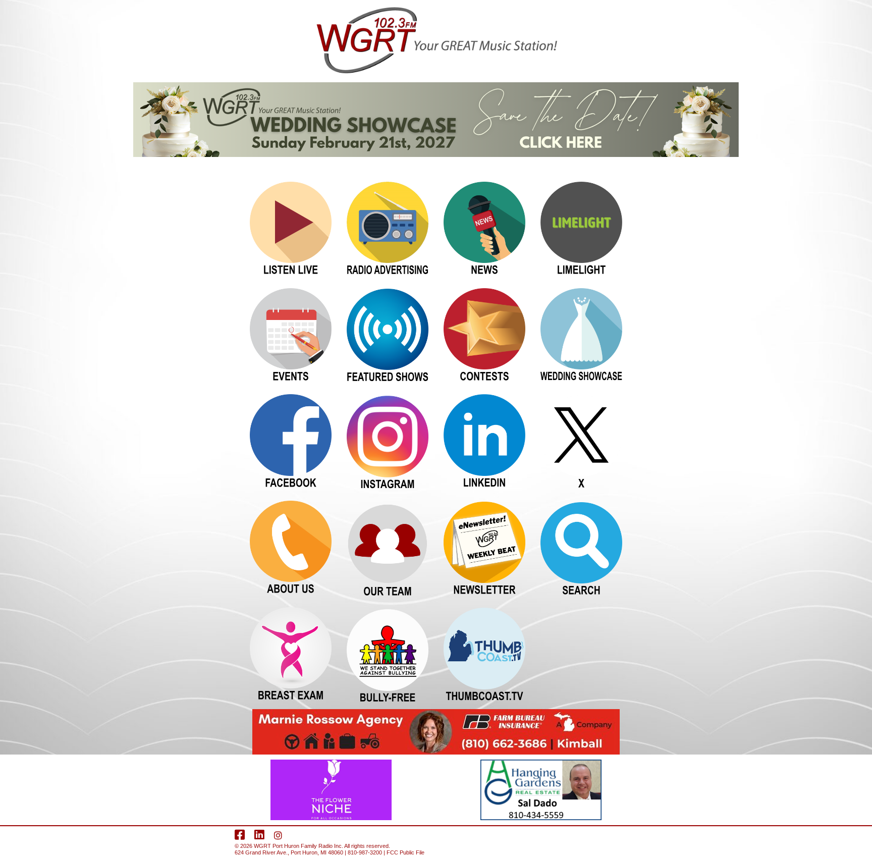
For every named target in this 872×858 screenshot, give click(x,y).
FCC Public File (405, 852)
